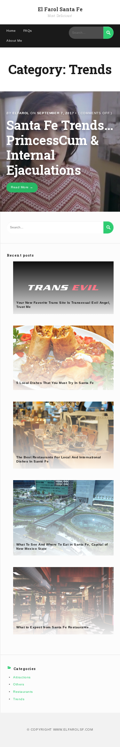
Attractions (22, 677)
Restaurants (23, 691)
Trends (18, 699)
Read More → (22, 187)
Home (11, 30)
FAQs (27, 30)
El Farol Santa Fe (60, 9)
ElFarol (20, 113)
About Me (14, 40)
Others (18, 684)
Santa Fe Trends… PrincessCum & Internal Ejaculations (59, 147)
